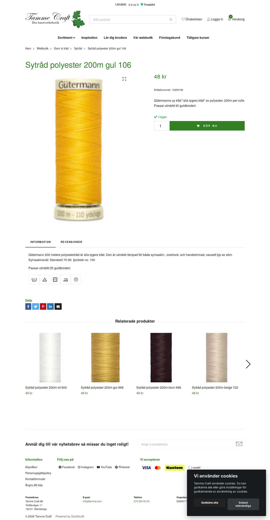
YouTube (106, 496)
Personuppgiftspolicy (38, 502)
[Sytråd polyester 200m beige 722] (218, 386)
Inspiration (89, 66)
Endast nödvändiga (243, 504)
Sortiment (65, 66)
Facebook (68, 496)
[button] (248, 392)
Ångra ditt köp (34, 514)
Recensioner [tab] (71, 270)
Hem (28, 77)
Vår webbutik (143, 66)
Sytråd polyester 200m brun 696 (158, 416)
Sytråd (78, 77)
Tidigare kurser (198, 66)
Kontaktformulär (35, 508)
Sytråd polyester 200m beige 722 (215, 416)
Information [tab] (40, 270)
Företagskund (169, 66)
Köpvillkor (31, 496)
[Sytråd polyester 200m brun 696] (162, 386)
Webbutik (42, 77)
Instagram (87, 496)
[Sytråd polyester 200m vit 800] (51, 386)
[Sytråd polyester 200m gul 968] (107, 386)
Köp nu (210, 154)
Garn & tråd (61, 77)
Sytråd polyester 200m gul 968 (102, 416)
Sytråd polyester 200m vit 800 (46, 416)
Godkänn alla (209, 502)
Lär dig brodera (115, 66)
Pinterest (124, 496)
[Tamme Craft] (94, 31)
